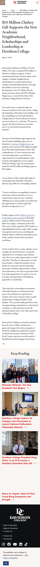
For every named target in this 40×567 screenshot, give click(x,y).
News (13, 10)
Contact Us (8, 531)
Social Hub (8, 536)
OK (6, 563)
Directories (8, 539)
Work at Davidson (10, 525)
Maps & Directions (11, 528)
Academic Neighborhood (21, 144)
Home (4, 10)
